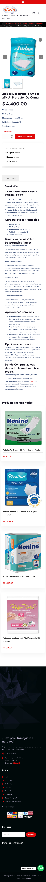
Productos (8, 780)
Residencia (9, 794)
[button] (41, 57)
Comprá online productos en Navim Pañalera (26, 23)
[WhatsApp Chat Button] (40, 868)
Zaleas (17, 152)
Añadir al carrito (25, 136)
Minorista (8, 787)
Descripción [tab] (11, 178)
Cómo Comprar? (11, 798)
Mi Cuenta (8, 784)
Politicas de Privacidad (13, 801)
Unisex (16, 157)
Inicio (6, 777)
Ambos (15, 161)
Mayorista (8, 791)
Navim (32, 381)
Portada (6, 23)
